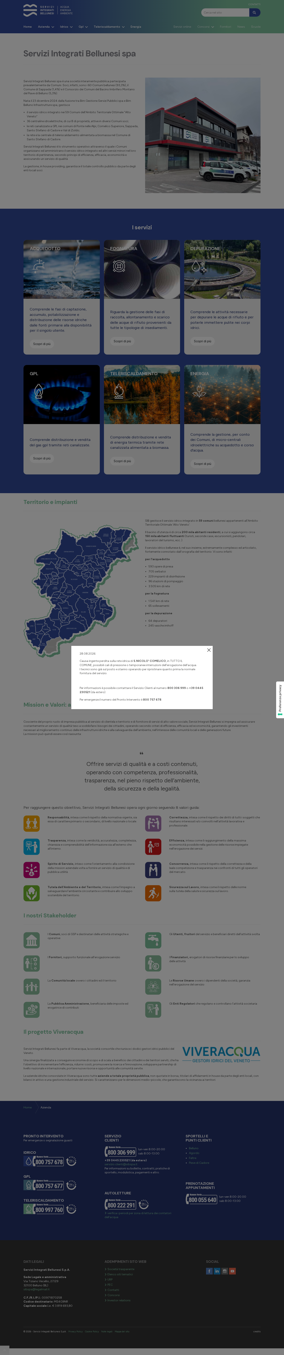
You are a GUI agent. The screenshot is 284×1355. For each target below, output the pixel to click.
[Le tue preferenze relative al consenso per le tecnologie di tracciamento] (280, 699)
